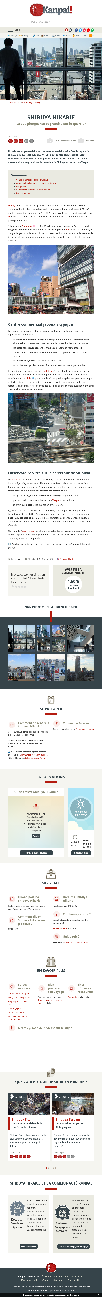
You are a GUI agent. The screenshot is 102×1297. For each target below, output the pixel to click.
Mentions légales (30, 1280)
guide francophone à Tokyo (76, 942)
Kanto (24, 102)
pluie (28, 378)
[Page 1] (46, 1168)
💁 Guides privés (79, 35)
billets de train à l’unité (35, 758)
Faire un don (61, 1276)
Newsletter (77, 1276)
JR (9, 216)
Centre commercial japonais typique (32, 179)
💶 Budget (12, 35)
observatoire (28, 530)
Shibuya (38, 102)
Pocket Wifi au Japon (85, 729)
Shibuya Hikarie (67, 559)
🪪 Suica (66, 35)
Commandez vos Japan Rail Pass (34, 754)
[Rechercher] (70, 22)
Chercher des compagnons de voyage (73, 1246)
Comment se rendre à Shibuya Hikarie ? (33, 189)
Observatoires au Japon (18, 993)
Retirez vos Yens (60, 928)
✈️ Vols (36, 35)
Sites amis (58, 1280)
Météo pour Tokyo (81, 852)
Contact (46, 1280)
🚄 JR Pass (56, 35)
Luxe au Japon (14, 1008)
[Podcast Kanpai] (92, 30)
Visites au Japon (14, 102)
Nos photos (21, 186)
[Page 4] (53, 1168)
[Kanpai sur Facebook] (76, 30)
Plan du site (73, 1280)
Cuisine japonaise (16, 1012)
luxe (67, 229)
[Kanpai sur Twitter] (80, 30)
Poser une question (28, 1246)
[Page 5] (55, 1168)
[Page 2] (48, 1168)
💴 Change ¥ (25, 35)
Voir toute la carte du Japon (36, 852)
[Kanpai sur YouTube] (88, 30)
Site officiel (72, 997)
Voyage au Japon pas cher (19, 997)
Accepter (36, 836)
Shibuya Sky (21, 1119)
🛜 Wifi (92, 35)
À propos (46, 1276)
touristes (16, 479)
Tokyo (31, 102)
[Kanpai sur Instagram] (84, 30)
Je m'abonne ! (65, 15)
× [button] (98, 3)
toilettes (48, 370)
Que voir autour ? (23, 193)
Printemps (26, 225)
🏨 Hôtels (45, 35)
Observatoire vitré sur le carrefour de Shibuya (36, 183)
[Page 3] (51, 1168)
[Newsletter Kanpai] (70, 30)
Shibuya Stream (68, 1119)
